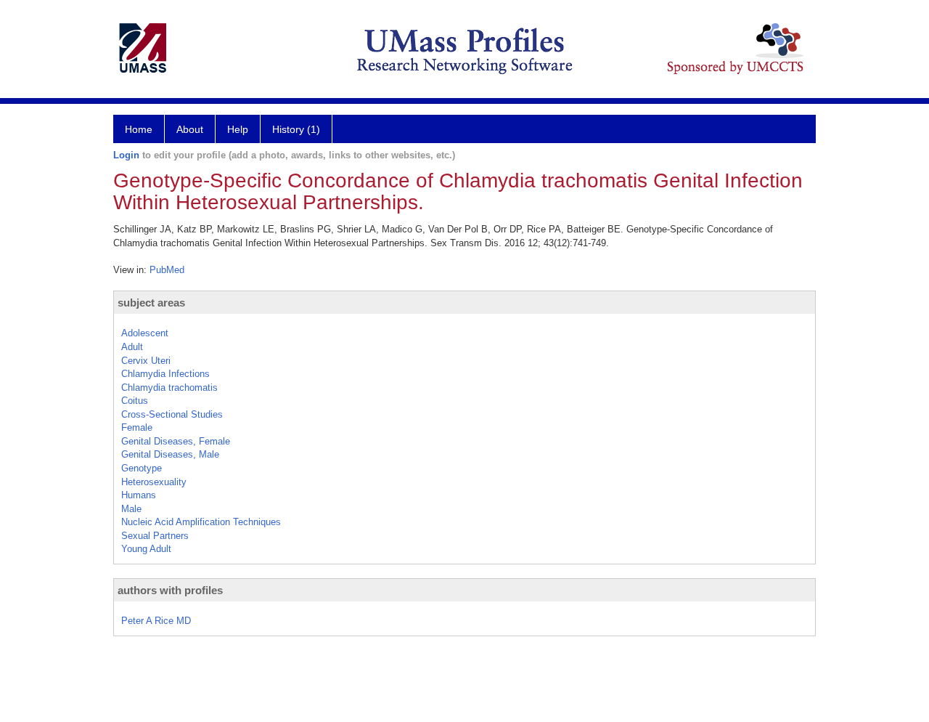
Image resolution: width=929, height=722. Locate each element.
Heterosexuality (154, 481)
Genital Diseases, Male (170, 454)
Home (138, 129)
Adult (132, 346)
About (189, 129)
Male (131, 508)
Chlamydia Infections (165, 373)
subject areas (151, 302)
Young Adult (146, 548)
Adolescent (144, 333)
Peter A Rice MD (156, 620)
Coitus (134, 400)
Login (126, 155)
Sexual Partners (155, 535)
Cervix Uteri (146, 360)
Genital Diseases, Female (175, 441)
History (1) (296, 129)
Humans (138, 495)
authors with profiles (170, 590)
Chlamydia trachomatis (169, 387)
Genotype (141, 468)
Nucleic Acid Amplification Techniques (201, 521)
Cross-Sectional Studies (172, 414)
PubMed (167, 269)
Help (237, 129)
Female (136, 427)
